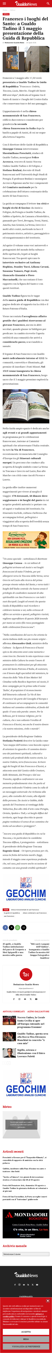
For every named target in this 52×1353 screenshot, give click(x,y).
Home (5, 10)
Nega (26, 1339)
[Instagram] (20, 999)
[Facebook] (5, 927)
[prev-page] (4, 1063)
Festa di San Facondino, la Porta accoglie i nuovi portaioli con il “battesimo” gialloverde (25, 1198)
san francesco (9, 916)
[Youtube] (37, 999)
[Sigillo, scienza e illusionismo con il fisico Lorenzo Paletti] (9, 1053)
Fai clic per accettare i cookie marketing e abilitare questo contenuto (21, 1124)
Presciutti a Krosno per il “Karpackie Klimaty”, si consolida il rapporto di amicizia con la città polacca (24, 1160)
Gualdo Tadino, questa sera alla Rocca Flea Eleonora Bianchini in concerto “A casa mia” (32, 1038)
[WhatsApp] (17, 927)
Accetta (26, 1332)
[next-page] (8, 1063)
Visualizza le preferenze (26, 1346)
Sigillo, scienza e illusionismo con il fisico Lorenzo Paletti (31, 1053)
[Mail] (26, 999)
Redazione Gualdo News (14, 43)
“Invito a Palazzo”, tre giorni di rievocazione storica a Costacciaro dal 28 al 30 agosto (23, 1178)
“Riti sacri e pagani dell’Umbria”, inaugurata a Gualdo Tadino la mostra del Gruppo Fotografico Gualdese (38, 951)
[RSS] (28, 1284)
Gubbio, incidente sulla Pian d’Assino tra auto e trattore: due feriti (24, 1170)
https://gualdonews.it (26, 988)
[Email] (23, 927)
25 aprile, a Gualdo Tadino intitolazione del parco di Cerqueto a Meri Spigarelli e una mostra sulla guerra (14, 949)
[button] (48, 1300)
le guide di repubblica (12, 913)
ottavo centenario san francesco (35, 913)
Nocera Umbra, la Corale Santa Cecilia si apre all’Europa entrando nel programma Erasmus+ (31, 1022)
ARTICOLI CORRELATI (14, 1011)
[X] (11, 927)
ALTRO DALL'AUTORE (38, 1011)
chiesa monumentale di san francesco (25, 910)
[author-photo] (26, 980)
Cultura (12, 10)
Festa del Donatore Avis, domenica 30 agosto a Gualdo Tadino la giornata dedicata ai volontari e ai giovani (25, 1188)
